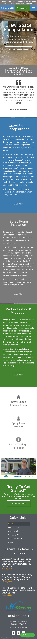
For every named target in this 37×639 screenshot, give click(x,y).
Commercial (13, 531)
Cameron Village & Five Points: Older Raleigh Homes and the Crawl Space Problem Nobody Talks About (16, 563)
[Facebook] (13, 633)
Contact (11, 542)
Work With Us (13, 538)
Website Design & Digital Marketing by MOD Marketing (18, 638)
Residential (12, 527)
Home (10, 524)
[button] (33, 8)
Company (12, 535)
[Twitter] (18, 633)
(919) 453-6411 (18, 616)
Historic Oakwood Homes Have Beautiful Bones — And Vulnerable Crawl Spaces (18, 590)
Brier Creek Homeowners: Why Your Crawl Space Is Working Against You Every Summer (17, 577)
